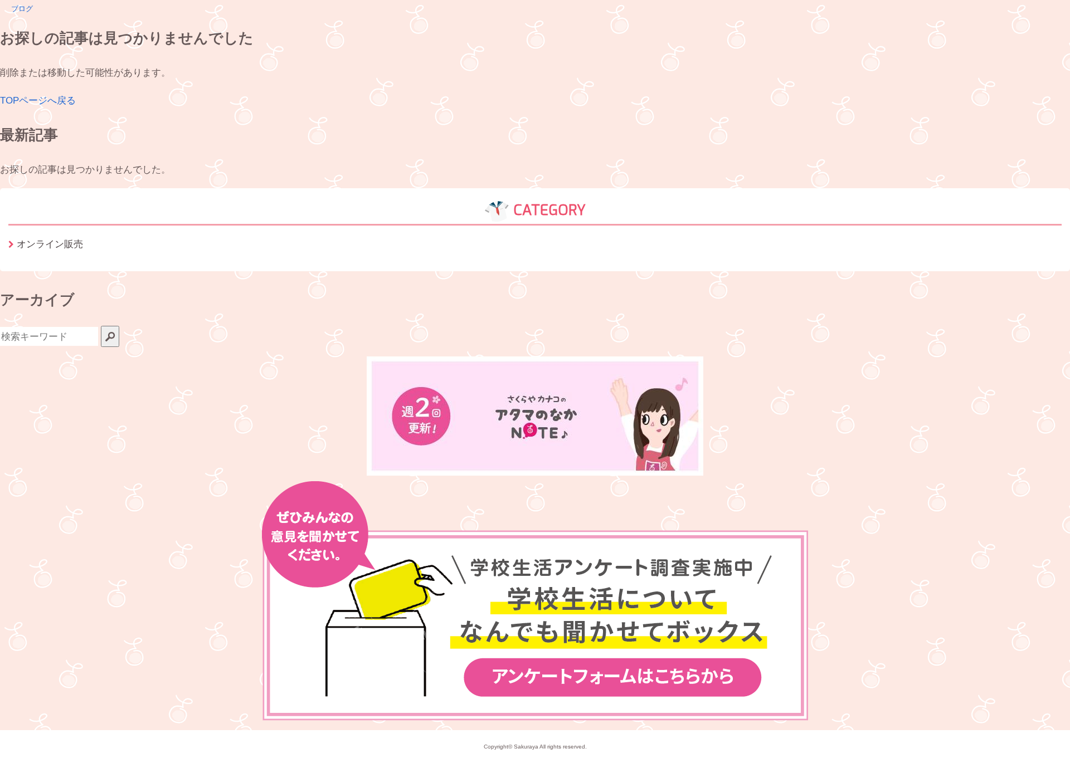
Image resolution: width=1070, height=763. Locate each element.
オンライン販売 (50, 244)
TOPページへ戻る (38, 100)
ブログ (22, 8)
